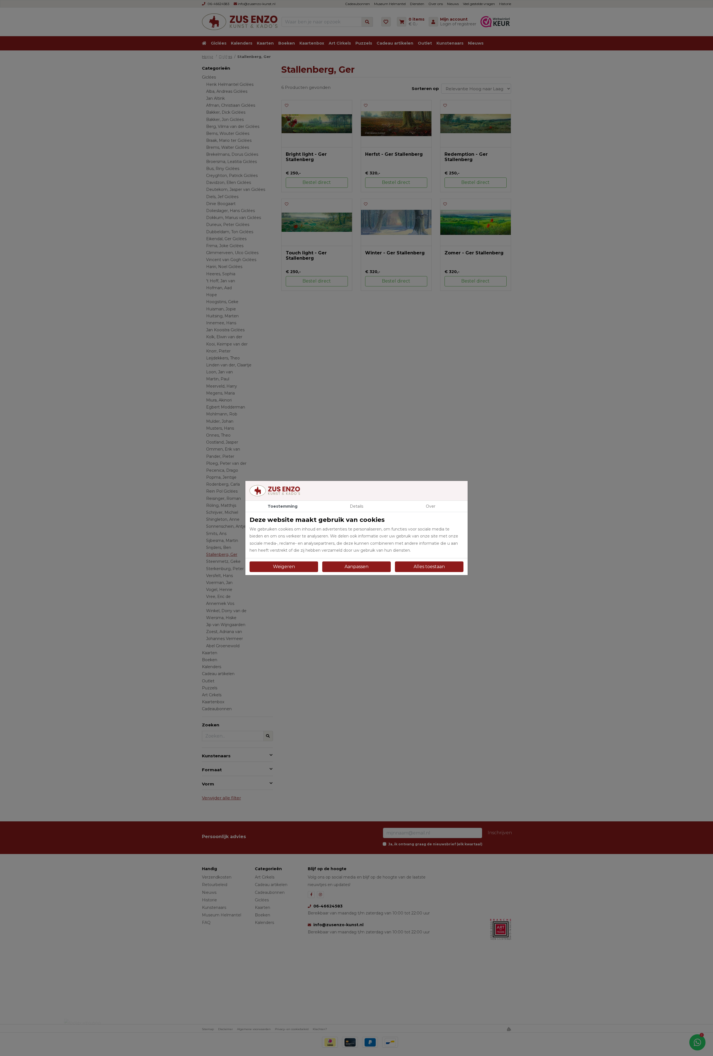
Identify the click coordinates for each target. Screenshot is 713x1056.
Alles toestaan (429, 566)
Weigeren (284, 566)
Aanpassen (356, 566)
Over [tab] (430, 506)
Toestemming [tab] (282, 506)
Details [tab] (356, 506)
